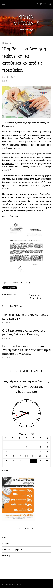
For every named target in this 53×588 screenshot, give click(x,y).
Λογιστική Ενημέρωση (12, 549)
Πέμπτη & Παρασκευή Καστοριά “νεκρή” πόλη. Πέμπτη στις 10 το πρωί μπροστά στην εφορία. (26, 350)
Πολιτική (6, 43)
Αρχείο (5, 537)
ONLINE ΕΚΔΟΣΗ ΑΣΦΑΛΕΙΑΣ (26, 371)
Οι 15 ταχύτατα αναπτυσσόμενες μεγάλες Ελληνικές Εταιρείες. (23, 332)
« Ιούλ (5, 470)
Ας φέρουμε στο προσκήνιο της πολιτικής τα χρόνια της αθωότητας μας (26, 386)
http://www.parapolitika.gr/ (19, 282)
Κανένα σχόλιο (9, 294)
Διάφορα (6, 543)
